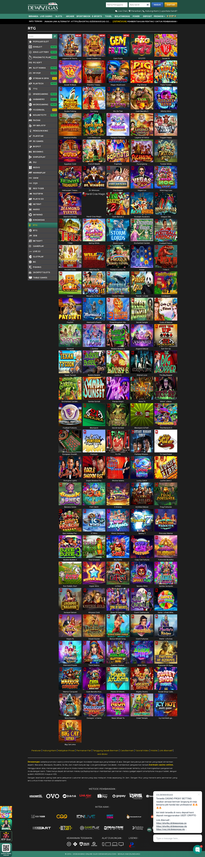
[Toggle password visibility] (148, 5)
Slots (58, 16)
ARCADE (70, 16)
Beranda (33, 16)
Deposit (147, 16)
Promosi (158, 16)
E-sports (97, 16)
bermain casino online (161, 765)
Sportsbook (83, 16)
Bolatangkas (122, 16)
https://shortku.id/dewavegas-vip (171, 826)
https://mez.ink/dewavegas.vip (170, 829)
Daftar (171, 5)
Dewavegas (34, 762)
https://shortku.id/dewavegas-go (171, 822)
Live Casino (46, 16)
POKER (136, 16)
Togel (108, 16)
